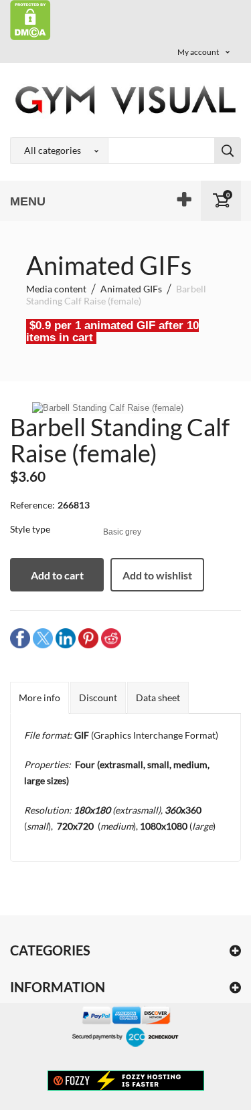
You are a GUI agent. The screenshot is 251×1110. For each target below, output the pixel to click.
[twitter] (43, 637)
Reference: (32, 505)
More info (39, 697)
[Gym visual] (125, 100)
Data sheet (158, 697)
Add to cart (57, 575)
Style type (31, 529)
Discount (98, 697)
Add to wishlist (157, 575)
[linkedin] (66, 637)
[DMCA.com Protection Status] (30, 19)
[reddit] (111, 637)
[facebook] (20, 637)
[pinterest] (88, 637)
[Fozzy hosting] (126, 1080)
